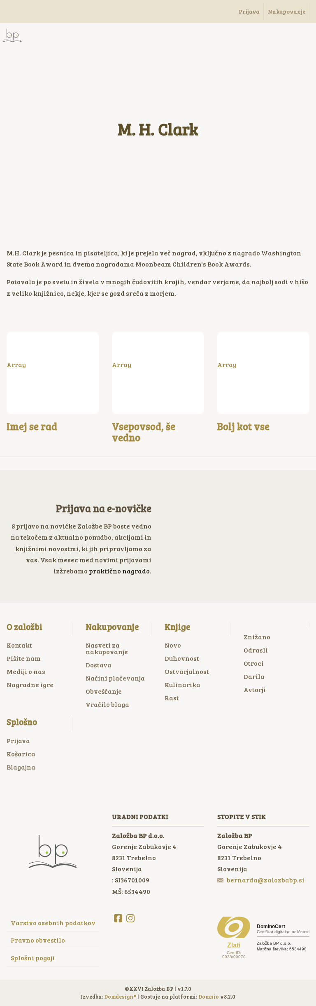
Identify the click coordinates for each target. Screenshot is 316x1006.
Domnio (208, 996)
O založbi (24, 626)
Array (16, 364)
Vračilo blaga (107, 704)
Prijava (18, 740)
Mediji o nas (26, 671)
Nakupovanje (112, 626)
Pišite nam (24, 658)
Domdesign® (120, 996)
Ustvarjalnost (187, 671)
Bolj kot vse (243, 426)
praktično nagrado (119, 570)
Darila (254, 676)
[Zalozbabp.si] (12, 35)
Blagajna (21, 767)
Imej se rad (32, 426)
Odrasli (256, 650)
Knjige (177, 626)
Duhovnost (182, 658)
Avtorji (255, 689)
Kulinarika (182, 684)
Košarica (21, 753)
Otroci (254, 663)
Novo (173, 645)
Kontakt (19, 645)
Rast (172, 697)
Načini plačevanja (115, 678)
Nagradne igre (30, 684)
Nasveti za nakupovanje (107, 648)
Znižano (257, 636)
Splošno (22, 722)
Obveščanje (104, 691)
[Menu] (45, 35)
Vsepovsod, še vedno (143, 431)
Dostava (99, 664)
